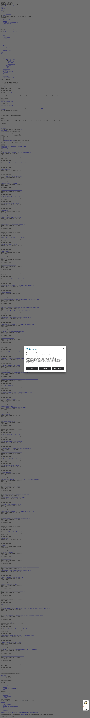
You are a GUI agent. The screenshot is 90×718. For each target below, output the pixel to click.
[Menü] (88, 701)
